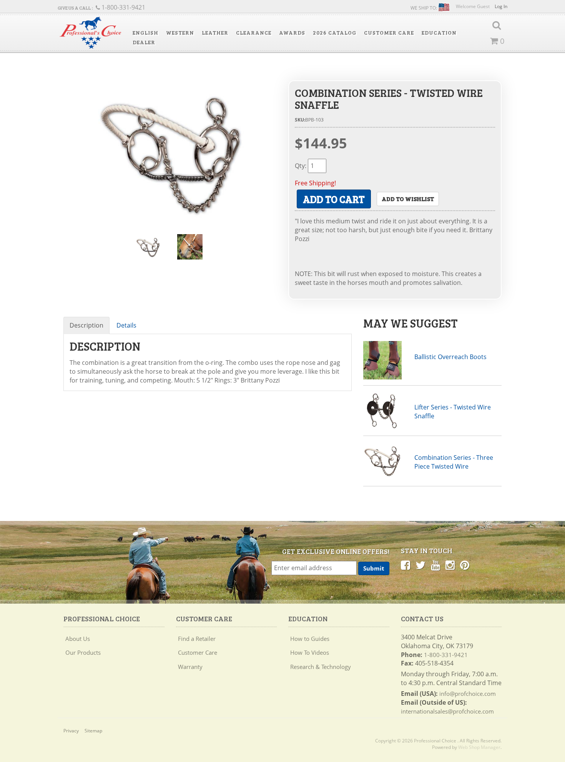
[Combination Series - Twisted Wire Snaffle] (170, 151)
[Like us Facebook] (405, 564)
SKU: (300, 119)
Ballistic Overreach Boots (450, 357)
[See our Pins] (464, 564)
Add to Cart (334, 199)
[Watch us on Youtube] (435, 564)
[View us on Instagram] (450, 564)
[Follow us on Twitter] (420, 564)
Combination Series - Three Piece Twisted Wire (453, 462)
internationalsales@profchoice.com (447, 711)
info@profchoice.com (467, 693)
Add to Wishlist (408, 199)
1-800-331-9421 (446, 655)
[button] (145, 33)
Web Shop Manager (479, 747)
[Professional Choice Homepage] (90, 33)
